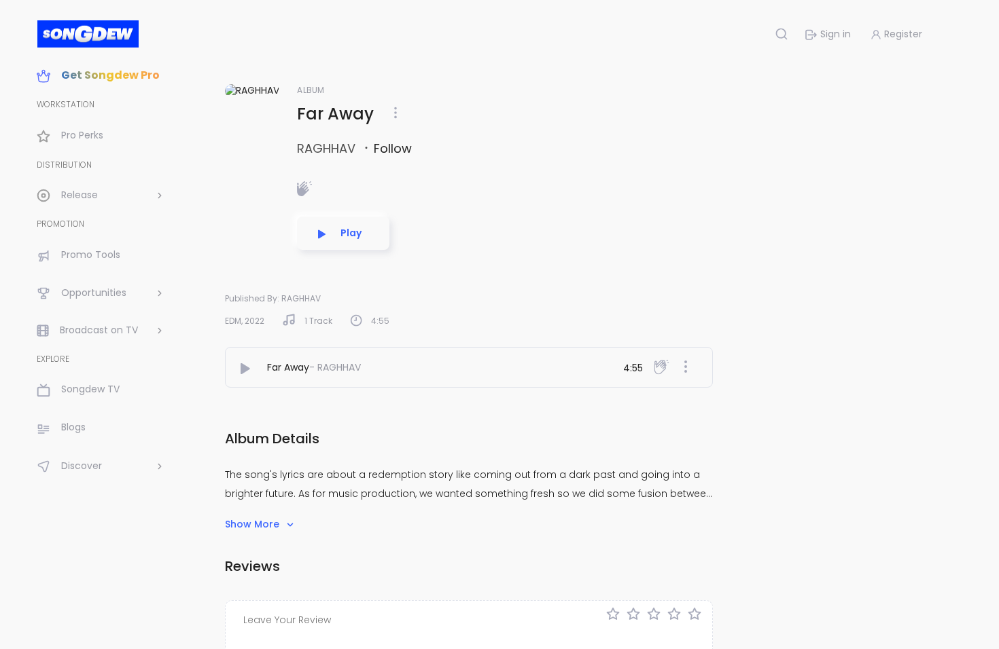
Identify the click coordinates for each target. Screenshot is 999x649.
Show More (253, 524)
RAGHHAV (328, 148)
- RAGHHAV (335, 367)
